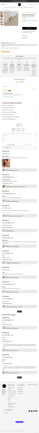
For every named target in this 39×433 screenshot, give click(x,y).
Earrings (5, 9)
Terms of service (12, 430)
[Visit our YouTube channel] (34, 411)
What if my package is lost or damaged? (10, 116)
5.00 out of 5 (22, 81)
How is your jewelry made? (7, 114)
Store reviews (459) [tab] (28, 144)
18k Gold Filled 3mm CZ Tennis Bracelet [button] (12, 350)
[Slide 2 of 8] (1, 15)
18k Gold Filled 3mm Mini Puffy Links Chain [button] (12, 372)
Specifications (25, 37)
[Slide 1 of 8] (1, 12)
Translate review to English (8, 96)
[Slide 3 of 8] (1, 18)
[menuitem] (6, 7)
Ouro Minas (6, 69)
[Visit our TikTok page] (36, 411)
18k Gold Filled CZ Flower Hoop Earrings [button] (12, 277)
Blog (9, 401)
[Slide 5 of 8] (1, 25)
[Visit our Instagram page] (29, 411)
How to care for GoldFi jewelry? (8, 119)
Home (3, 9)
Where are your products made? (9, 112)
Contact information (22, 430)
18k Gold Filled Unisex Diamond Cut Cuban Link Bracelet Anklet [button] (15, 186)
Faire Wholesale (11, 396)
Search (9, 399)
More (27, 129)
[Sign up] (13, 413)
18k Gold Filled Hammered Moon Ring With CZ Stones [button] (14, 306)
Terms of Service (20, 393)
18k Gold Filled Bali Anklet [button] (10, 230)
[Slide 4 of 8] (1, 22)
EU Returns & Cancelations (32, 384)
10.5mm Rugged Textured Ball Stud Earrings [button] (12, 201)
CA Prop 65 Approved (12, 394)
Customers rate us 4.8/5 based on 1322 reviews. (4, 392)
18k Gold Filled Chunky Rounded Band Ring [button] (12, 246)
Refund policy (4, 430)
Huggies (8, 9)
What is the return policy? (7, 105)
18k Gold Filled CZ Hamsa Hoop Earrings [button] (12, 170)
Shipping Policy (20, 391)
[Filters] (3, 148)
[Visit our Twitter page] (31, 411)
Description (24, 35)
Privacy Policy (20, 387)
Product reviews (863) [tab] (10, 144)
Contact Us (10, 397)
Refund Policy (20, 389)
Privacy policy (8, 430)
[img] (5, 89)
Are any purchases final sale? (8, 107)
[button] (24, 12)
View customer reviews (5, 51)
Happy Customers (11, 406)
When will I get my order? (7, 109)
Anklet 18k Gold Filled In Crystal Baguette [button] (12, 328)
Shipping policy (17, 430)
